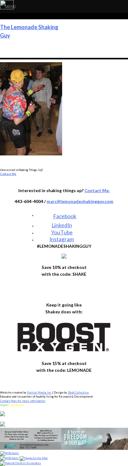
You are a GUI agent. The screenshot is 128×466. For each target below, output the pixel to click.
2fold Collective (78, 392)
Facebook (64, 215)
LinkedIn (62, 225)
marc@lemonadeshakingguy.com (80, 201)
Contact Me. (97, 190)
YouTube (62, 232)
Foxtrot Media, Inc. (39, 392)
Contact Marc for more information (22, 401)
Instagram (61, 239)
